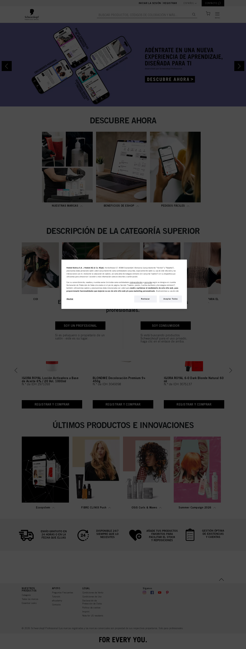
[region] (124, 284)
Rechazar (145, 299)
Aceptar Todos (170, 299)
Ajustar (70, 299)
